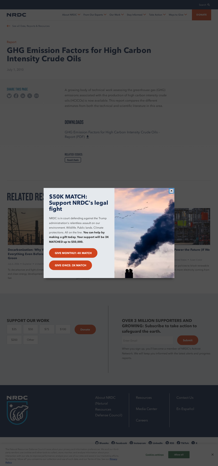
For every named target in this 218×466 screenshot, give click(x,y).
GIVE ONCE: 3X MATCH (70, 265)
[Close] (171, 191)
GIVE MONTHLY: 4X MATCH (73, 253)
